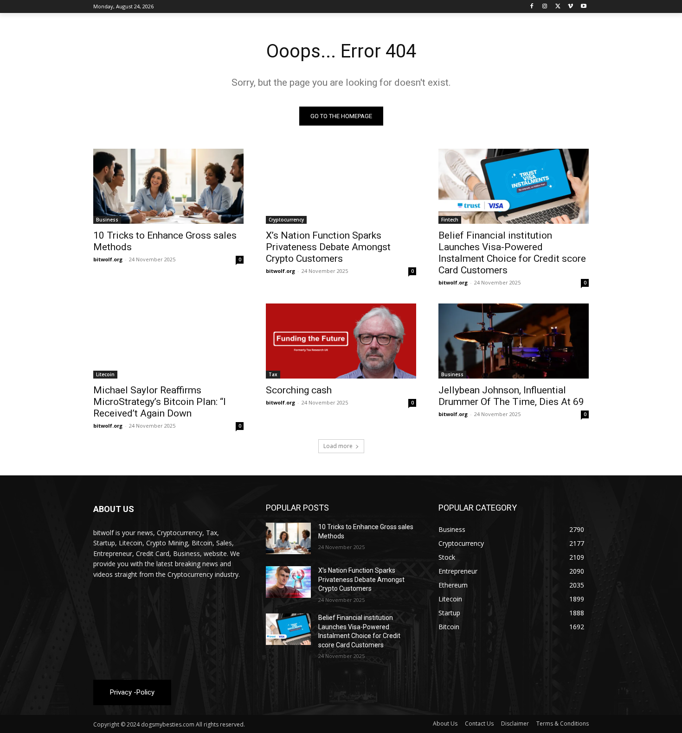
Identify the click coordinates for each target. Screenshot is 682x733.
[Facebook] (532, 6)
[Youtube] (583, 6)
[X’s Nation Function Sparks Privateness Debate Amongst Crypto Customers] (341, 186)
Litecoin (105, 374)
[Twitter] (558, 6)
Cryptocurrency (286, 219)
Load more (338, 446)
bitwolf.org (107, 259)
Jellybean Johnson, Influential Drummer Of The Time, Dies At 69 (511, 396)
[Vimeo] (570, 6)
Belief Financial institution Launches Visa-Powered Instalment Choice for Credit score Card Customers (512, 253)
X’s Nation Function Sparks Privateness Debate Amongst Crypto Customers (328, 247)
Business (107, 219)
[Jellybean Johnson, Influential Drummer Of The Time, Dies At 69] (513, 341)
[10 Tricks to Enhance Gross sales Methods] (168, 186)
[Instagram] (545, 6)
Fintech (449, 219)
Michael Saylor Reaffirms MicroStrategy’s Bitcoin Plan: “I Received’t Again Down (159, 402)
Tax (273, 374)
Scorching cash (299, 390)
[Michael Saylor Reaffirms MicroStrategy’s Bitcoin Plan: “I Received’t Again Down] (168, 341)
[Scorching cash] (341, 341)
